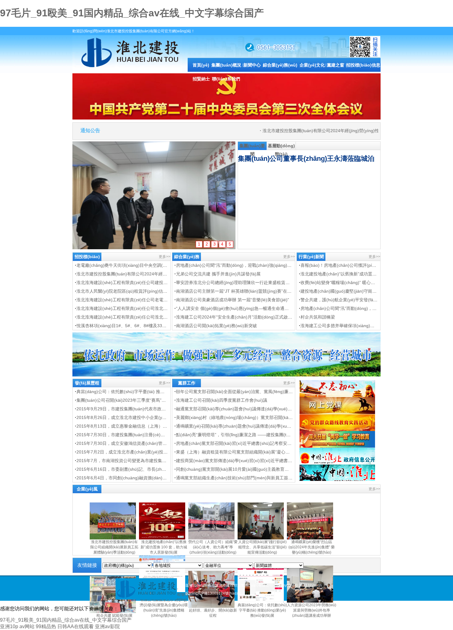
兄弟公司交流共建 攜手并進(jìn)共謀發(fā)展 (218, 273)
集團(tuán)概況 (226, 65)
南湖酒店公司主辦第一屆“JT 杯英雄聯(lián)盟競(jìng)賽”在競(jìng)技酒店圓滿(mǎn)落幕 (260, 291)
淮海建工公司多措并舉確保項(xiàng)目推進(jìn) (345, 325)
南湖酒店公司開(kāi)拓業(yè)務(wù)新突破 (216, 325)
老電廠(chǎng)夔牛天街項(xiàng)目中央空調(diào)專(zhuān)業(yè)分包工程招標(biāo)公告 (163, 265)
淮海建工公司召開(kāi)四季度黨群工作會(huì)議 (221, 400)
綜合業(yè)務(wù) (280, 65)
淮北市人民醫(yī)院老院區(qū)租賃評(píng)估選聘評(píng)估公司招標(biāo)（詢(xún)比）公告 (166, 291)
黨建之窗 (335, 65)
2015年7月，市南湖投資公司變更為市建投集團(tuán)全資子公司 (138, 460)
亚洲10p (9, 626)
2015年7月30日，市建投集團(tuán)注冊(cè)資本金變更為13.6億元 (140, 434)
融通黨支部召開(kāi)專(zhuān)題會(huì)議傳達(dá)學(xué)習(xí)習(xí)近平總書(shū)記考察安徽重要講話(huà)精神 (285, 408)
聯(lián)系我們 (226, 78)
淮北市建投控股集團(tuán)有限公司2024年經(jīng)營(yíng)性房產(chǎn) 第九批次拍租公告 (339, 130)
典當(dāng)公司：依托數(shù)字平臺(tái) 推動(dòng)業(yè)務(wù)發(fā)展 (147, 391)
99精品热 (46, 626)
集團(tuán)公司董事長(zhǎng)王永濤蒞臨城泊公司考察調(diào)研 (335, 158)
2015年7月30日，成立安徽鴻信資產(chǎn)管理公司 (125, 443)
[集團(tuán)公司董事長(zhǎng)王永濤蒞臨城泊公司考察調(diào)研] (154, 195)
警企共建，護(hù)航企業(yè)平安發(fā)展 (339, 299)
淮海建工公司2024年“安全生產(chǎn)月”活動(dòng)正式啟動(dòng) (240, 317)
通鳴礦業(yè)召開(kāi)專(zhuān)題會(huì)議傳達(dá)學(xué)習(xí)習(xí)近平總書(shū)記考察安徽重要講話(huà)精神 (287, 426)
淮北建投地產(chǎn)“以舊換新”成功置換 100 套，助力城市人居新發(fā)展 (370, 273)
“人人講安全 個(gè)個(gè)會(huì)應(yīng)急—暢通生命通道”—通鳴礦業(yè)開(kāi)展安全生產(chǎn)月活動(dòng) (284, 308)
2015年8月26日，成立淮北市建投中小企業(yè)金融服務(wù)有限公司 (142, 417)
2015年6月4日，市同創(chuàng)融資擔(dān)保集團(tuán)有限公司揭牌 (144, 477)
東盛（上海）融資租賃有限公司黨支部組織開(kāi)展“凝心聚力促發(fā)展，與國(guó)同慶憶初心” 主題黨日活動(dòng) (288, 451)
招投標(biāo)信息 (363, 65)
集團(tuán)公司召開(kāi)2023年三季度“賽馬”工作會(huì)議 (132, 400)
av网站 (27, 626)
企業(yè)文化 (312, 65)
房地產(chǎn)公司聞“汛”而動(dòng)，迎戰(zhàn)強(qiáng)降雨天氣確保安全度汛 (253, 265)
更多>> (164, 256)
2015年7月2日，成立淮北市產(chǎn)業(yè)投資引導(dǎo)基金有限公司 (144, 451)
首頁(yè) (201, 65)
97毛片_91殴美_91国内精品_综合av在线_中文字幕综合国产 (132, 12)
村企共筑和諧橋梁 (317, 317)
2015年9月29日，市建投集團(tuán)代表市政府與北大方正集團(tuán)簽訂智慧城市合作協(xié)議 (167, 408)
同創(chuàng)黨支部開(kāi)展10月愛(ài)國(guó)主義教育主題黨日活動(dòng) (249, 469)
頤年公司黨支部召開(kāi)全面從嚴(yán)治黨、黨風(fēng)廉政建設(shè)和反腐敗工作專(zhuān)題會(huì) (275, 391)
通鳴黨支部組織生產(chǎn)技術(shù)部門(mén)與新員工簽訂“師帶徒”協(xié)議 (251, 477)
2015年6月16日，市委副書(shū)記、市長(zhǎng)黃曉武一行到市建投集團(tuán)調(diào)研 (163, 469)
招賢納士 (201, 78)
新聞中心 (252, 65)
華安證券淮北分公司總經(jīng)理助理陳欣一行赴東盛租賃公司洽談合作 (243, 282)
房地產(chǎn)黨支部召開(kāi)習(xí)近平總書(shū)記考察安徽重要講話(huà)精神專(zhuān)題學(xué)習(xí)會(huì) (283, 443)
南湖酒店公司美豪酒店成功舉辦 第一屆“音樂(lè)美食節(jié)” (232, 299)
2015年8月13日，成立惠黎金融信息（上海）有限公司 (128, 426)
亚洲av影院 (107, 626)
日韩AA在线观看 (75, 626)
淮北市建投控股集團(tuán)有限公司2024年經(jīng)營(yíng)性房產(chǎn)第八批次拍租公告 (162, 273)
